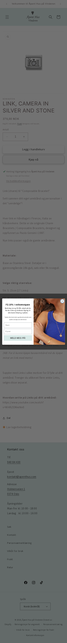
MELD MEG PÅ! (18, 338)
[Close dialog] (62, 301)
